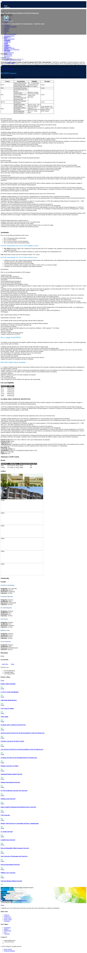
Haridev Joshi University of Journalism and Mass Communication (20, 823)
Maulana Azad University (8, 798)
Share (12, 664)
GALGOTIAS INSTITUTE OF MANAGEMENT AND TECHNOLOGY (22, 749)
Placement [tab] (7, 50)
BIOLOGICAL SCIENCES (11, 49)
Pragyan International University (10, 864)
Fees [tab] (5, 38)
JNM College (4, 716)
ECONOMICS (8, 54)
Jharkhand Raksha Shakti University (11, 774)
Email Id (3, 895)
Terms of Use (23, 900)
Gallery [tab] (6, 45)
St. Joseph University (7, 831)
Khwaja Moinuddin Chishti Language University (15, 848)
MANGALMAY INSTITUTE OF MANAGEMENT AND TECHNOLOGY (23, 733)
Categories (7, 7)
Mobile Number (5, 893)
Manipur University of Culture (9, 766)
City (2, 897)
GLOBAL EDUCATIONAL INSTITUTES (13, 725)
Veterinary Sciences (9, 48)
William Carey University (8, 872)
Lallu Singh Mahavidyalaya (9, 700)
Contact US (7, 916)
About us (6, 915)
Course (3, 898)
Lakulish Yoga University (8, 840)
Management (7, 930)
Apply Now (5, 664)
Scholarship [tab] (7, 47)
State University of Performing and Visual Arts (14, 856)
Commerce (7, 933)
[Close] (1, 890)
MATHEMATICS (9, 52)
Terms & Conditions (9, 951)
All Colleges (7, 8)
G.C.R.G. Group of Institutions (10, 692)
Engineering (7, 927)
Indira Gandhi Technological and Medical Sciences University (18, 807)
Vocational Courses (9, 36)
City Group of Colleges (7, 708)
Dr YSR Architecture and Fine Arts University (14, 790)
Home (5, 5)
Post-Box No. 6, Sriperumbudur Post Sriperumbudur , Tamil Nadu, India (23, 24)
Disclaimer (7, 921)
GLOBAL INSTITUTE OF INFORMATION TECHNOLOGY (19, 757)
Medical (6, 929)
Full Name (4, 891)
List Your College (9, 68)
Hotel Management (9, 39)
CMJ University (5, 815)
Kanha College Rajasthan (8, 683)
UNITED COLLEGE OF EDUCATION (12, 741)
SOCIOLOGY (8, 55)
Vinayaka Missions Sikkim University (11, 881)
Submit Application (6, 902)
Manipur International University (10, 782)
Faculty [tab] (6, 49)
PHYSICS (7, 57)
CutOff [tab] (6, 42)
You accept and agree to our (15, 900)
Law (5, 932)
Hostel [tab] (6, 43)
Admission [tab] (7, 40)
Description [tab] (7, 37)
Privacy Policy (8, 919)
